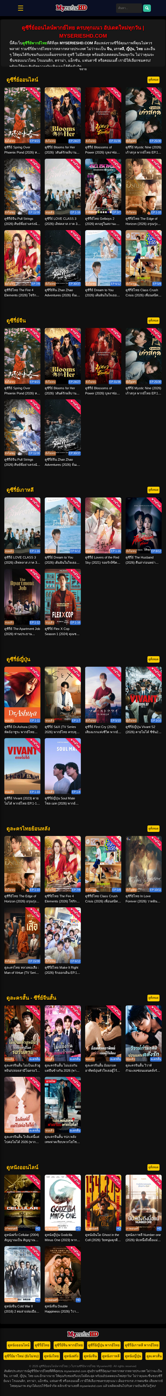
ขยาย (83, 69)
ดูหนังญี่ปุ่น (133, 1356)
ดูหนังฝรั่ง (71, 1356)
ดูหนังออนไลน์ (18, 1345)
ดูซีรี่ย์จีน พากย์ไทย (69, 1345)
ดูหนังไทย (51, 1356)
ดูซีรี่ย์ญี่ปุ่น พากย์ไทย (104, 1345)
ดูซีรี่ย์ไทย (42, 1345)
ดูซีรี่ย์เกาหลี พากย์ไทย (141, 1345)
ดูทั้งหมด (153, 79)
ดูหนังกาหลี (111, 1356)
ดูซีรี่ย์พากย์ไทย (34, 43)
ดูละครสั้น (154, 1356)
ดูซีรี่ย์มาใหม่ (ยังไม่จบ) (22, 1356)
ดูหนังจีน (90, 1356)
